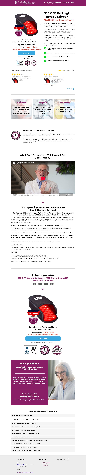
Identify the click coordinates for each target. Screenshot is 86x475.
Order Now (26, 53)
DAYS (34, 286)
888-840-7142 (21, 465)
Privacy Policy (46, 462)
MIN (46, 286)
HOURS (40, 286)
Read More (53, 83)
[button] (72, 70)
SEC (52, 286)
